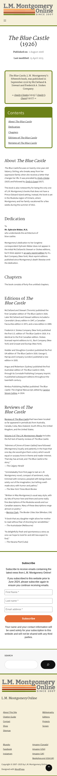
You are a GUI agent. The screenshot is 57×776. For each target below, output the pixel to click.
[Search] (48, 664)
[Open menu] (5, 20)
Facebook (7, 749)
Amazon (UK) (38, 753)
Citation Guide (9, 716)
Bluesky (6, 744)
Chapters (13, 132)
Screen (45, 725)
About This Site (10, 712)
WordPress (19, 769)
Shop (5, 725)
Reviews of (22, 143)
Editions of (22, 138)
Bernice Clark (12, 512)
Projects (46, 721)
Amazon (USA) (38, 749)
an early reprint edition (34, 252)
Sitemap (7, 730)
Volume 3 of (23, 435)
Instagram (7, 753)
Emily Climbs (21, 95)
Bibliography (48, 712)
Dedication (14, 127)
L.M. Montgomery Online (19, 698)
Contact (6, 721)
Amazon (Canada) (40, 744)
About (20, 122)
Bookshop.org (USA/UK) (43, 758)
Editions (46, 716)
